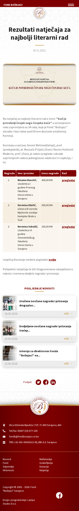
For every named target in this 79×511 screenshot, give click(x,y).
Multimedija (46, 459)
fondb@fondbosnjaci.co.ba (24, 436)
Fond (5, 463)
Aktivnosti (8, 470)
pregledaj (68, 180)
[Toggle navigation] (71, 5)
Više (66, 313)
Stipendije (8, 466)
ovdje (52, 259)
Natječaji (44, 470)
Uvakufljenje (46, 463)
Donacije (44, 466)
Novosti (7, 459)
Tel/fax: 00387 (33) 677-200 (23, 430)
